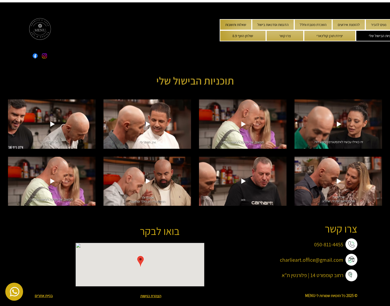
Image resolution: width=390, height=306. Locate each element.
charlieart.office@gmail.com (311, 259)
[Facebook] (35, 56)
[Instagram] (44, 56)
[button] (348, 24)
